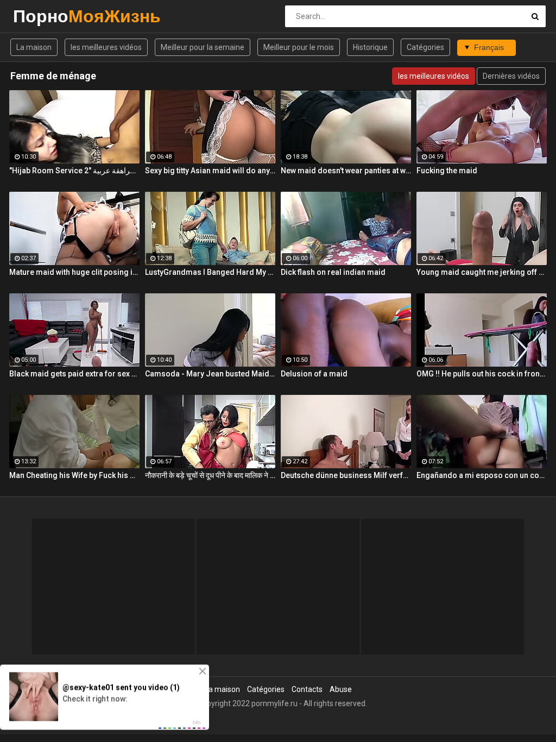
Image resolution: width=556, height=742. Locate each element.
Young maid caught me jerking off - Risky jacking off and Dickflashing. (481, 272)
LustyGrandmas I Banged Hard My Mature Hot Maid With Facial (210, 272)
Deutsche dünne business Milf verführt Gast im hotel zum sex (346, 475)
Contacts (307, 689)
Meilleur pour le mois (298, 47)
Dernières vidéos (511, 76)
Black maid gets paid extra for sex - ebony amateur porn (74, 373)
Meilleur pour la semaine (202, 47)
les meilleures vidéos (106, 47)
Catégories (425, 47)
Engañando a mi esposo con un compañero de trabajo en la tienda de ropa (481, 475)
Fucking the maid (446, 170)
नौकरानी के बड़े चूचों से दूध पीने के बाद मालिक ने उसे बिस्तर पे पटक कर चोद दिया (210, 475)
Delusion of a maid (314, 373)
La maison (34, 47)
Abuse (341, 689)
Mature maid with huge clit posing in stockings (74, 272)
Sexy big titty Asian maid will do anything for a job (210, 170)
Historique (370, 47)
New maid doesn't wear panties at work (346, 170)
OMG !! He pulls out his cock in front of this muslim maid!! (481, 373)
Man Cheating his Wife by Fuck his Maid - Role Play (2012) (74, 475)
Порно (41, 16)
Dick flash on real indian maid (333, 272)
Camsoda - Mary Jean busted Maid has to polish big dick (210, 373)
